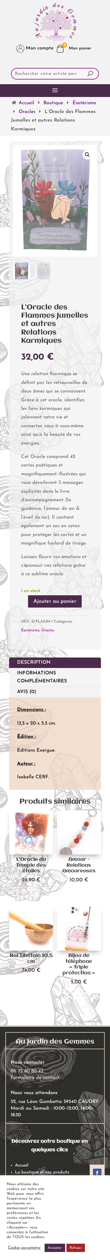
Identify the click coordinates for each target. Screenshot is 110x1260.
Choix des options (78, 993)
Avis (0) (26, 692)
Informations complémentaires (42, 677)
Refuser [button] (76, 1248)
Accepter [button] (55, 1248)
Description (33, 662)
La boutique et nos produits (42, 1172)
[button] (87, 155)
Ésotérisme (84, 103)
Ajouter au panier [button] (31, 891)
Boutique (53, 103)
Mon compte (38, 48)
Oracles (27, 112)
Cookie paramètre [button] (24, 1248)
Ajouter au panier (54, 601)
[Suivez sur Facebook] (97, 1173)
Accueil (26, 103)
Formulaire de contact (35, 1077)
